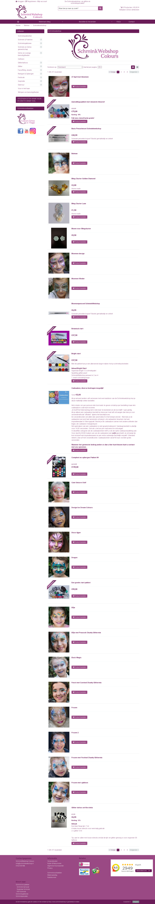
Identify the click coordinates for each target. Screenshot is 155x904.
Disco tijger (76, 533)
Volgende (133, 72)
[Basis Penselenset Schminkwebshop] (59, 138)
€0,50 (73, 235)
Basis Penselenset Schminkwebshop (86, 129)
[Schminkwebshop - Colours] (29, 12)
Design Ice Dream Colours (82, 508)
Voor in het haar (24, 88)
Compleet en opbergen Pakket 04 (85, 458)
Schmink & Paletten (25, 40)
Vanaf (73, 395)
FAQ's (119, 22)
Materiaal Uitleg (45, 22)
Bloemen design (77, 254)
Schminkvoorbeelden (54, 873)
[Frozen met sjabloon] (59, 792)
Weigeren (135, 902)
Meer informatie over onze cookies (89, 902)
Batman (74, 154)
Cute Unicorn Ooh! (78, 483)
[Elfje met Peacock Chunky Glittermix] (59, 642)
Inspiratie (21, 81)
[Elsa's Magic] (59, 667)
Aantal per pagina (90, 67)
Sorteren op (51, 67)
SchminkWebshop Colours (25, 861)
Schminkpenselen (22, 896)
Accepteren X (127, 902)
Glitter (20, 66)
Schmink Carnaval (23, 887)
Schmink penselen (78, 139)
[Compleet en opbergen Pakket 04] (59, 467)
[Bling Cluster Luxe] (59, 213)
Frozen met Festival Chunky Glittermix (86, 758)
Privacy (50, 868)
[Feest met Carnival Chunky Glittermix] (59, 692)
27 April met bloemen (80, 77)
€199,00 (74, 467)
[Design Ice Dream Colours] (59, 517)
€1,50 (73, 210)
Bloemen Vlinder (78, 279)
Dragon (74, 558)
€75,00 (74, 111)
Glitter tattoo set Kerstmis (82, 808)
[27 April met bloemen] (59, 86)
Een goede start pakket (80, 583)
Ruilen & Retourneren (54, 863)
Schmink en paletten (22, 884)
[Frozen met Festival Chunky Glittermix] (59, 767)
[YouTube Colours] (27, 131)
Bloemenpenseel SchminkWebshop (85, 304)
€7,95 (73, 814)
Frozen (74, 708)
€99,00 (74, 589)
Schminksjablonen (25, 43)
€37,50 (74, 335)
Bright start (76, 354)
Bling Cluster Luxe (78, 204)
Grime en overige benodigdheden (24, 54)
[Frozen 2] (59, 742)
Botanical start (77, 329)
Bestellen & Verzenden (87, 22)
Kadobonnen (51, 877)
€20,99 (74, 135)
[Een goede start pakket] (59, 592)
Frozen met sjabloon (79, 783)
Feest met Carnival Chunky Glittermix (86, 683)
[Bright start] (59, 363)
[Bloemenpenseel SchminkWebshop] (59, 313)
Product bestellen (80, 86)
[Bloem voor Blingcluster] (59, 238)
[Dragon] (59, 567)
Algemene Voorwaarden (55, 866)
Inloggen (20, 1)
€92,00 (73, 108)
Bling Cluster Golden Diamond (83, 179)
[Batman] (59, 163)
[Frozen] (59, 717)
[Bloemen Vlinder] (59, 288)
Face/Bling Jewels (25, 70)
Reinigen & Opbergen (26, 74)
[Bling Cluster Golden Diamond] (59, 188)
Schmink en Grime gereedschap (25, 48)
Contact (132, 22)
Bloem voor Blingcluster (81, 229)
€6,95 (73, 310)
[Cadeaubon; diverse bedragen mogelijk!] (59, 397)
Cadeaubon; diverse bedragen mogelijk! (87, 388)
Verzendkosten (52, 861)
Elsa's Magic (76, 658)
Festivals (21, 77)
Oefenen (21, 59)
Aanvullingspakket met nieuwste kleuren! (88, 102)
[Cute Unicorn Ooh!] (59, 492)
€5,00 (78, 395)
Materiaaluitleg (52, 875)
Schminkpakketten (25, 36)
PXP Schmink (21, 891)
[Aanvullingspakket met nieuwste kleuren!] (59, 111)
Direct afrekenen (133, 10)
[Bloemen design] (59, 263)
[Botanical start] (59, 338)
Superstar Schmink (23, 889)
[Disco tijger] (59, 542)
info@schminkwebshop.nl (25, 863)
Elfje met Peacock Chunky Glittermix (86, 633)
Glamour (21, 85)
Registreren (31, 1)
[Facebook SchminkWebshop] (20, 131)
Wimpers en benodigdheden (28, 92)
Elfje (73, 608)
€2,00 (73, 185)
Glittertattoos (23, 63)
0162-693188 (20, 866)
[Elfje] (59, 617)
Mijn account (42, 1)
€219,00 (74, 464)
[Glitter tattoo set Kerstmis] (59, 817)
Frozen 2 (75, 733)
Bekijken (122, 10)
